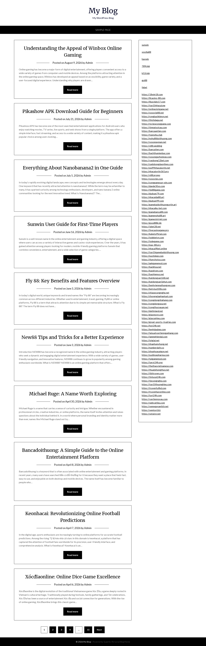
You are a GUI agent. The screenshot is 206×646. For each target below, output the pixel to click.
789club (146, 66)
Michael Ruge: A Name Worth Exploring (72, 394)
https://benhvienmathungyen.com (158, 285)
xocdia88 (146, 52)
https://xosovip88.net (153, 112)
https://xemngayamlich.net (155, 406)
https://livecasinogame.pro (155, 230)
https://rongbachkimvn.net (155, 116)
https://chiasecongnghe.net (155, 292)
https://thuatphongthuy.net (155, 369)
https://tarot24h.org (152, 362)
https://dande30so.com (153, 186)
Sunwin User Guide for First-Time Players (72, 224)
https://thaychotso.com (153, 259)
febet (144, 87)
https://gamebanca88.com (155, 212)
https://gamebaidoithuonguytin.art (159, 204)
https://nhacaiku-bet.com (154, 208)
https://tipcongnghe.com (154, 380)
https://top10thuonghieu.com (156, 384)
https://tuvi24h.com (152, 395)
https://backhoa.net (151, 267)
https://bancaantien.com (154, 131)
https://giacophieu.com (153, 318)
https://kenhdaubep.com (154, 329)
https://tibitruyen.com (153, 373)
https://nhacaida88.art (153, 197)
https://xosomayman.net (154, 142)
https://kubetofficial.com (154, 234)
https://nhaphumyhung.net (155, 344)
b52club (146, 73)
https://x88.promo (151, 175)
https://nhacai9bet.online (154, 248)
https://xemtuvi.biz (151, 410)
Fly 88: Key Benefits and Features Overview (73, 281)
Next (99, 629)
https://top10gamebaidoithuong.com (160, 252)
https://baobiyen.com (152, 270)
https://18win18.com (152, 94)
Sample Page (103, 29)
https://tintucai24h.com (153, 377)
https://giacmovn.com (152, 314)
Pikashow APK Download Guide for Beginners (72, 111)
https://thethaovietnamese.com (157, 366)
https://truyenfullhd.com (154, 388)
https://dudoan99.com (153, 200)
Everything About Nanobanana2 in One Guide (73, 168)
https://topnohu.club (152, 134)
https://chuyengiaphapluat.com (157, 296)
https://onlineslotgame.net (155, 109)
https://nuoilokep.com (152, 256)
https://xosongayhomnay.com (156, 156)
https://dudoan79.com (153, 193)
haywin (145, 59)
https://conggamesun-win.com (157, 182)
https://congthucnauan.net (155, 307)
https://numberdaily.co (153, 347)
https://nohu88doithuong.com (157, 138)
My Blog (103, 10)
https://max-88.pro (151, 245)
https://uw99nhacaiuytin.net (156, 167)
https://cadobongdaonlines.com (157, 164)
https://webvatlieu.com (153, 402)
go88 (144, 80)
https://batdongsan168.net (155, 278)
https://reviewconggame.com (156, 123)
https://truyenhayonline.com (156, 391)
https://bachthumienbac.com (156, 153)
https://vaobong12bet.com (155, 160)
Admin (89, 62)
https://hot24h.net (151, 325)
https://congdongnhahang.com (157, 300)
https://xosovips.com (152, 178)
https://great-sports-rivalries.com (159, 322)
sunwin (145, 45)
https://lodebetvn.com (153, 237)
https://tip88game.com (153, 189)
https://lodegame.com (153, 241)
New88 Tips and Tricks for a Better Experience (73, 337)
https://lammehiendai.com (154, 336)
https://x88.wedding (152, 145)
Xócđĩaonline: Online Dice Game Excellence (72, 577)
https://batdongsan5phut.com (157, 281)
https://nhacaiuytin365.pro (155, 171)
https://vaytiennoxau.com (155, 399)
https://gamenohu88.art (154, 215)
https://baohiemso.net (153, 274)
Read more (72, 89)
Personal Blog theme (120, 641)
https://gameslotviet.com (154, 219)
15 (88, 629)
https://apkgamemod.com (154, 263)
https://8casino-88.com (153, 98)
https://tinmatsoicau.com (154, 127)
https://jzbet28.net (151, 226)
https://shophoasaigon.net (155, 351)
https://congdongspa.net (154, 303)
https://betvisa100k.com (154, 289)
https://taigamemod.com (154, 358)
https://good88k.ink (152, 223)
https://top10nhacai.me (153, 105)
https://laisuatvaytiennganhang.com (160, 333)
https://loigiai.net (150, 340)
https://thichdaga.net (152, 120)
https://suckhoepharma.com (155, 355)
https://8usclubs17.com (153, 101)
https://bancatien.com (153, 149)
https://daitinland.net (152, 311)
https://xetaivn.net (151, 413)
